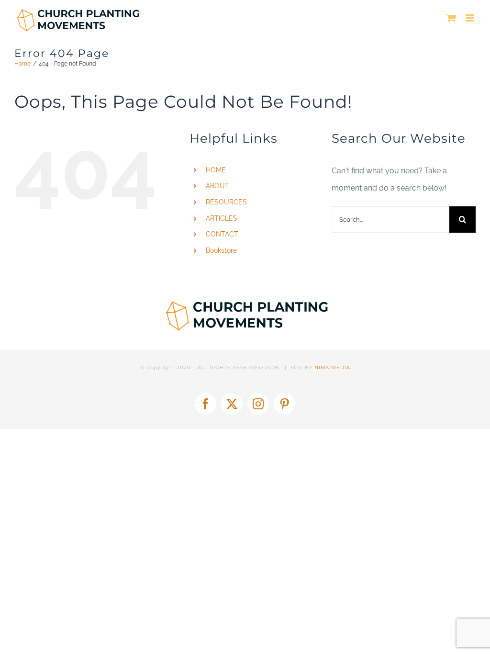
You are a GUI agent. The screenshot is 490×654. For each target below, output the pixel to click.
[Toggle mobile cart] (451, 18)
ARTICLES (221, 218)
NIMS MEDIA (332, 367)
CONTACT (222, 234)
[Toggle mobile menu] (471, 18)
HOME (216, 170)
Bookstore (221, 250)
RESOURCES (226, 202)
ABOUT (217, 186)
